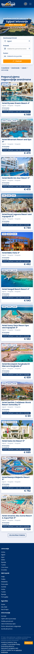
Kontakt (3, 616)
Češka (3, 579)
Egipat (9, 41)
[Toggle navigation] (30, 4)
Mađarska (4, 582)
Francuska (4, 584)
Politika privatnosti (7, 621)
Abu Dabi (4, 607)
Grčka (3, 552)
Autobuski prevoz (6, 629)
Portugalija (4, 597)
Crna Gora (4, 567)
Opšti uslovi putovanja (8, 619)
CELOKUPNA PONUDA (17, 535)
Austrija (3, 587)
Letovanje (5, 549)
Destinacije (15, 68)
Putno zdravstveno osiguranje (11, 626)
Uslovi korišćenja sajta (8, 624)
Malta (3, 560)
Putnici (5, 53)
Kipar (2, 557)
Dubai (3, 604)
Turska (3, 565)
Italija (3, 577)
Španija (3, 562)
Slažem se (28, 643)
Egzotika (4, 601)
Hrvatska (4, 570)
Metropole (5, 573)
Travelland (5, 68)
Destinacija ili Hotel (10, 38)
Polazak (6, 46)
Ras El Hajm (5, 609)
